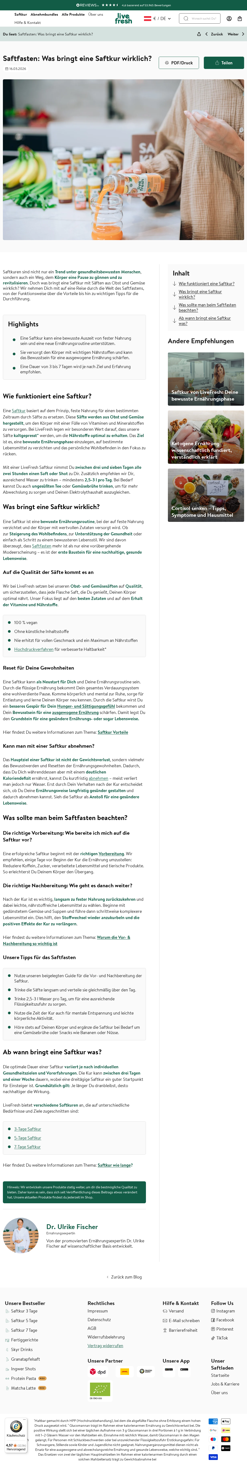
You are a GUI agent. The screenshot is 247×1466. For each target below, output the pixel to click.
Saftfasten (41, 546)
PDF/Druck (182, 63)
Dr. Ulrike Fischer (72, 1226)
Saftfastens (132, 288)
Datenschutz (99, 1319)
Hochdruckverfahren (34, 649)
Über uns (95, 14)
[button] (239, 18)
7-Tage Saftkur (27, 1147)
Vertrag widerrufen (105, 1345)
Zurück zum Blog (126, 1277)
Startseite (220, 1375)
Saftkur (20, 14)
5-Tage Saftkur (27, 1138)
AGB (92, 1328)
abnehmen (98, 778)
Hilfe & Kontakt (27, 22)
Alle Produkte (73, 14)
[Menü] (24, 1421)
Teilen (227, 63)
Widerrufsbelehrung (106, 1337)
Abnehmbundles (44, 14)
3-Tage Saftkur (27, 1129)
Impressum (98, 1311)
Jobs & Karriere (225, 1384)
